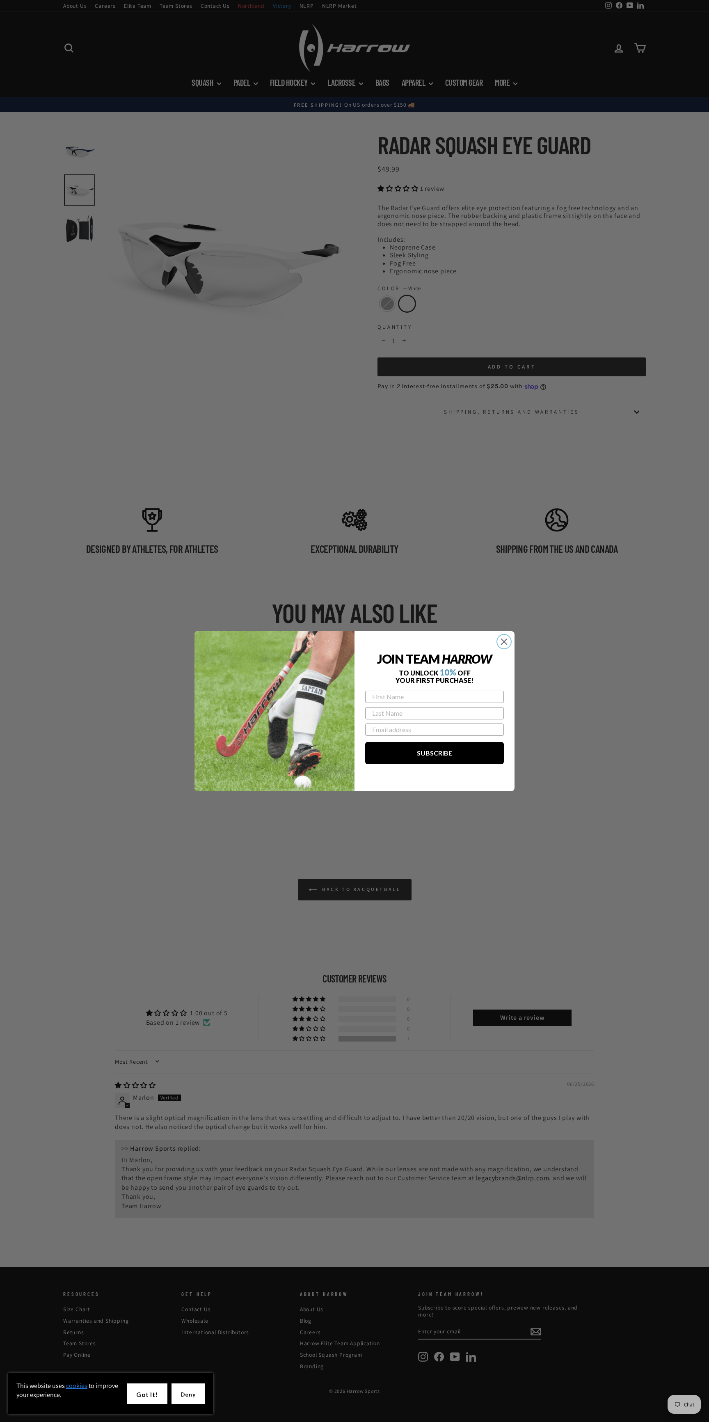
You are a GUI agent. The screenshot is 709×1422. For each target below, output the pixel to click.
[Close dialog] (504, 641)
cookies (76, 1385)
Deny (188, 1394)
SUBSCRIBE (434, 753)
